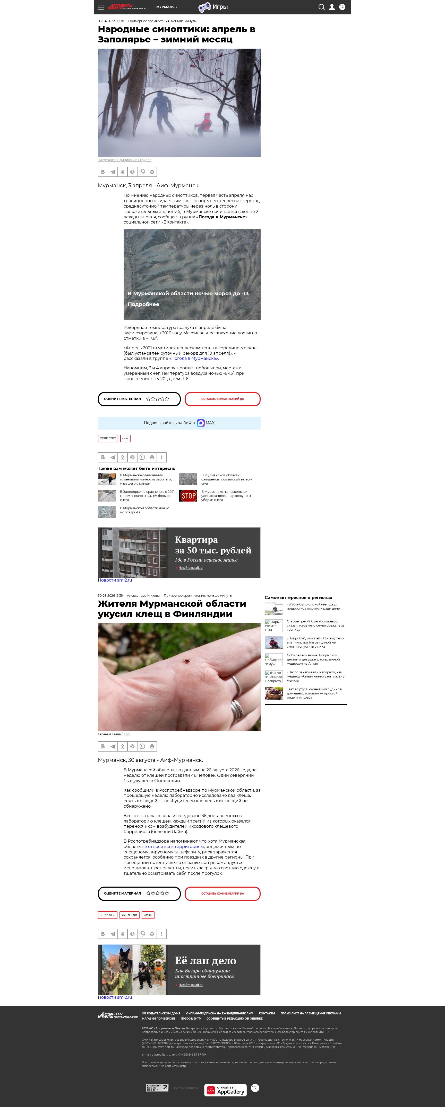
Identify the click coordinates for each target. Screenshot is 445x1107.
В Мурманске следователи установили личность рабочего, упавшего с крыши (146, 479)
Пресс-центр (191, 1018)
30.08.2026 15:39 (110, 595)
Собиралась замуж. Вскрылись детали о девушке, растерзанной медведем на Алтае (313, 659)
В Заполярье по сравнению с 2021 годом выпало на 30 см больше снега (147, 496)
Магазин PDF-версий (158, 1018)
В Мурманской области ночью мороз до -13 (188, 293)
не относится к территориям (173, 846)
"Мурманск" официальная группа (124, 160)
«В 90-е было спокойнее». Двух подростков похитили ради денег (314, 606)
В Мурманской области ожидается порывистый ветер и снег (226, 479)
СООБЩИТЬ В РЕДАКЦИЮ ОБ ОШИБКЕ (235, 1018)
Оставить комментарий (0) (222, 399)
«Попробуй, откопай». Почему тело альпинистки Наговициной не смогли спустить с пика (315, 642)
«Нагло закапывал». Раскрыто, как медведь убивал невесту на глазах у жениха (316, 676)
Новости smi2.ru (115, 580)
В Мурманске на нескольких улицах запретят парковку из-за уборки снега (227, 496)
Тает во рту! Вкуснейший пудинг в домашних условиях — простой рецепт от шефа (314, 693)
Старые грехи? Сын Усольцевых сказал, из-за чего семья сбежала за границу (316, 625)
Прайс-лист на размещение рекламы (311, 1013)
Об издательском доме (161, 1013)
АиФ (127, 734)
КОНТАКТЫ (267, 1013)
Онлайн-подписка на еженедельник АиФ (219, 1013)
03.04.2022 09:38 (111, 21)
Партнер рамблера (186, 1088)
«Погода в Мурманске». (194, 358)
